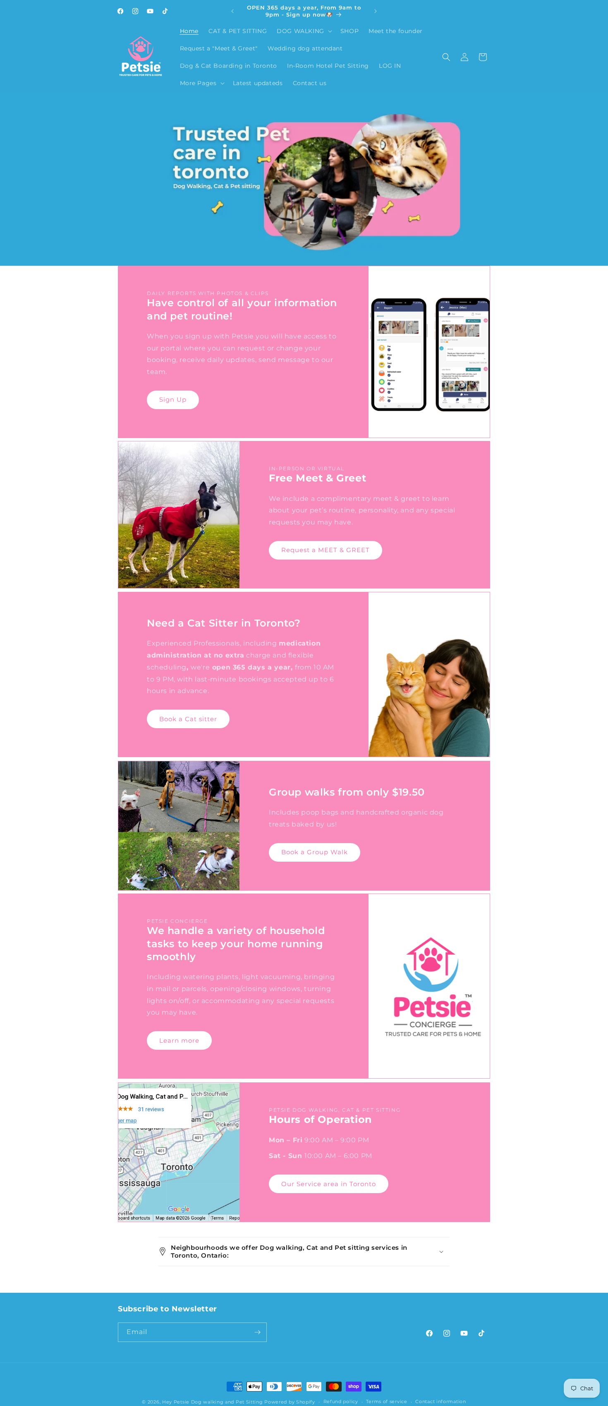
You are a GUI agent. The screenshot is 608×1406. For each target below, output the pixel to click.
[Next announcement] (375, 11)
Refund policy (340, 1401)
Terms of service (386, 1401)
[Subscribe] (257, 1332)
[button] (303, 31)
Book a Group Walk (314, 852)
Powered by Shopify (289, 1402)
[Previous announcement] (232, 11)
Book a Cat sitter (188, 719)
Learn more (179, 1040)
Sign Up (173, 399)
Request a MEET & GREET (325, 550)
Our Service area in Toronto (328, 1183)
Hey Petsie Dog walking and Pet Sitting (213, 1402)
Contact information (440, 1401)
